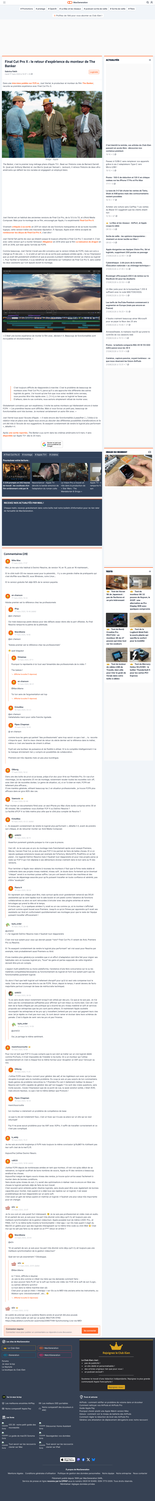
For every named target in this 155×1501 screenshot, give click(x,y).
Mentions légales (15, 1473)
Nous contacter (140, 1473)
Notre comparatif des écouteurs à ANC (57, 1408)
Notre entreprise (123, 1473)
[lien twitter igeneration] (88, 1459)
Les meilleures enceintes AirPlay (20, 1403)
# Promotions (26, 9)
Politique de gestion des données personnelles (79, 1473)
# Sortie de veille (117, 9)
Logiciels (94, 72)
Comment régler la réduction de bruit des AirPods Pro (104, 1417)
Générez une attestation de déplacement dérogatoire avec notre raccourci (113, 1420)
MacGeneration (51, 1348)
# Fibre (131, 9)
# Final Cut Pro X (11, 454)
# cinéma (54, 454)
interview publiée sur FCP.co (25, 83)
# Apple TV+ (41, 454)
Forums (5, 1361)
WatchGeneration (52, 1355)
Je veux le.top (8, 1364)
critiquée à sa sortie (21, 226)
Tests (109, 571)
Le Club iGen (13, 1348)
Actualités (112, 60)
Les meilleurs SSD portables (55, 1403)
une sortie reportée (18, 433)
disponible (8, 435)
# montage (27, 454)
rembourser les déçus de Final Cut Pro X (22, 232)
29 (29, 74)
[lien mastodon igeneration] (78, 1459)
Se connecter (90, 1330)
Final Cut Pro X (87, 220)
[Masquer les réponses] (6, 685)
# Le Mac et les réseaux (70, 9)
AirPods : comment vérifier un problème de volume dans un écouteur (111, 1402)
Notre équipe (108, 1473)
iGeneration (14, 1355)
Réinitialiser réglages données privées (77, 1484)
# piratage (40, 9)
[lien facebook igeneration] (83, 1459)
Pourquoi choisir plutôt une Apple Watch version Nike (103, 1411)
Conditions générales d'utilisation (40, 1473)
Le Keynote (7, 1367)
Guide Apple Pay (87, 1408)
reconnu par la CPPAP (57, 1481)
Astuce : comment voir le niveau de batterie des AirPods (105, 1414)
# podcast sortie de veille (95, 9)
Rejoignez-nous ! (116, 1387)
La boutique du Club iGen (13, 1370)
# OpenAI (52, 9)
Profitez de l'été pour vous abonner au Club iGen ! (79, 15)
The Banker (87, 83)
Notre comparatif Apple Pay (18, 1408)
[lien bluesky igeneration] (93, 1459)
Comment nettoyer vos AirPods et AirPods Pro (100, 1405)
